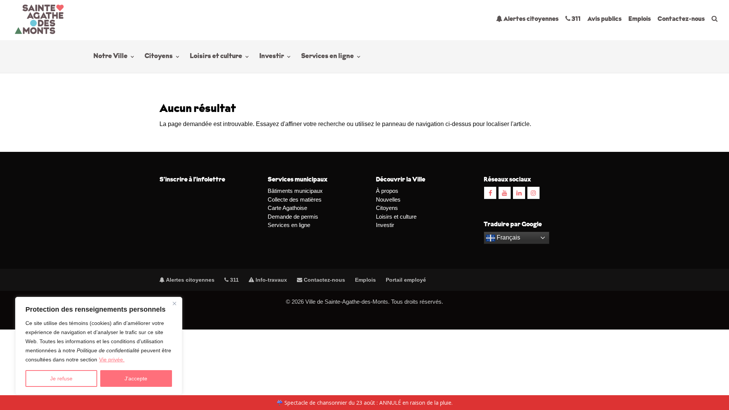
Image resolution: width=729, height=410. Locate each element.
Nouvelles (388, 199)
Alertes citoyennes (530, 19)
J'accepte (136, 378)
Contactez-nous (681, 19)
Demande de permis (293, 216)
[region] (98, 346)
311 (575, 19)
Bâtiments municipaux (295, 191)
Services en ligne (327, 57)
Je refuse (61, 378)
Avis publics (604, 19)
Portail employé (406, 280)
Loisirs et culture (216, 57)
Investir (271, 57)
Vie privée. (112, 359)
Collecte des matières (295, 199)
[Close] (174, 303)
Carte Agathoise (287, 208)
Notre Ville (110, 57)
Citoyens (159, 57)
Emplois (639, 19)
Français (507, 237)
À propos (387, 191)
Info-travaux (270, 280)
